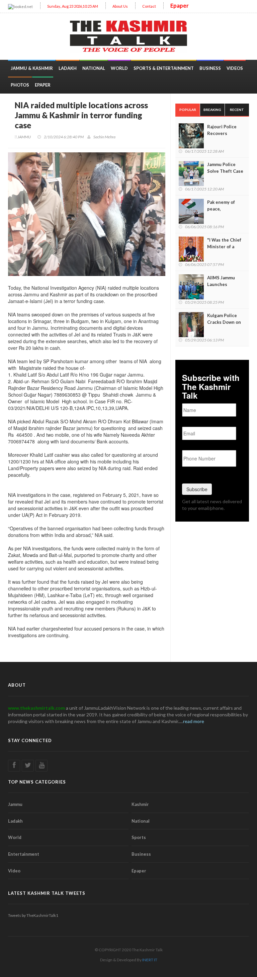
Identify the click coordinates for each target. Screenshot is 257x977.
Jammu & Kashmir (32, 68)
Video (14, 870)
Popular (187, 110)
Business (210, 68)
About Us (120, 6)
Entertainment (23, 854)
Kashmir (140, 804)
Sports (139, 837)
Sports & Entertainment (164, 68)
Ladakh (68, 68)
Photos (20, 85)
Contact (149, 6)
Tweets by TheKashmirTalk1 (33, 915)
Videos (235, 68)
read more (193, 721)
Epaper (179, 5)
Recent (237, 110)
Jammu (15, 804)
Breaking (212, 110)
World (119, 68)
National (93, 68)
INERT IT (149, 959)
